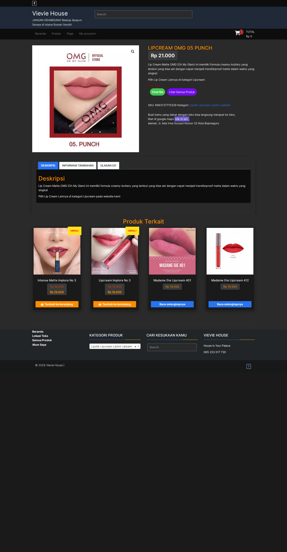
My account (86, 33)
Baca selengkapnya (172, 304)
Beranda (40, 33)
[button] (132, 51)
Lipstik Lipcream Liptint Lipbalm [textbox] (114, 346)
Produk (56, 33)
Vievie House (50, 13)
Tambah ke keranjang (59, 304)
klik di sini (181, 119)
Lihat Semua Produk (182, 92)
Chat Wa (157, 92)
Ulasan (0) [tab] (108, 165)
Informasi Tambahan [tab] (78, 165)
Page (70, 33)
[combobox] (115, 346)
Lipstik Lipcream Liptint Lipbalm (210, 105)
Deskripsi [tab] (48, 165)
